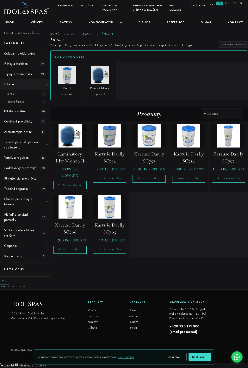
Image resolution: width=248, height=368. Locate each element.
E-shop (145, 22)
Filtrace (86, 34)
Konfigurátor (101, 22)
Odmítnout (174, 357)
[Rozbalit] (47, 53)
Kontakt (235, 22)
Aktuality (87, 5)
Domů (55, 34)
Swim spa (94, 316)
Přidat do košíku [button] (70, 184)
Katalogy (198, 5)
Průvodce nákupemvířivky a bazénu (147, 8)
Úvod (9, 22)
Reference (175, 22)
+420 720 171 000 (184, 326)
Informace (65, 5)
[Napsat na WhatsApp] (237, 357)
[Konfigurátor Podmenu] (121, 22)
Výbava (92, 327)
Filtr (4, 280)
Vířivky (37, 22)
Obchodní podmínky (110, 8)
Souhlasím (198, 357)
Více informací (126, 357)
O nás (206, 22)
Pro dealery (175, 8)
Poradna (133, 322)
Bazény (66, 22)
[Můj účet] (211, 4)
